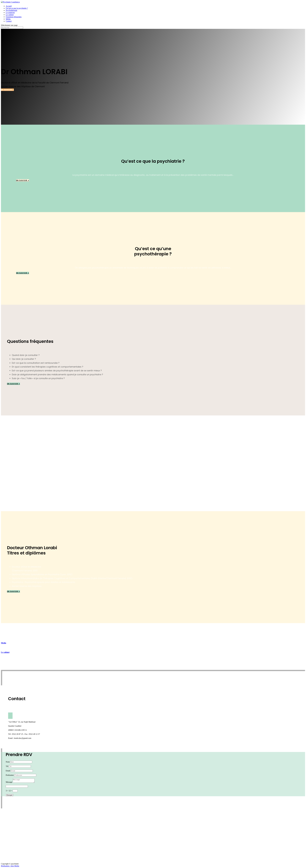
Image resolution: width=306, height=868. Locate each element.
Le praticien (10, 12)
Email (8, 771)
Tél (7, 766)
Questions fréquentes (14, 17)
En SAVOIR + (7, 90)
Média (8, 19)
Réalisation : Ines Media (10, 866)
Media (3, 643)
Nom (8, 762)
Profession (10, 775)
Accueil (9, 6)
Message (9, 782)
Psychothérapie (11, 10)
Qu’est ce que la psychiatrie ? (17, 8)
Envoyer (9, 795)
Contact (9, 21)
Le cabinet (10, 15)
